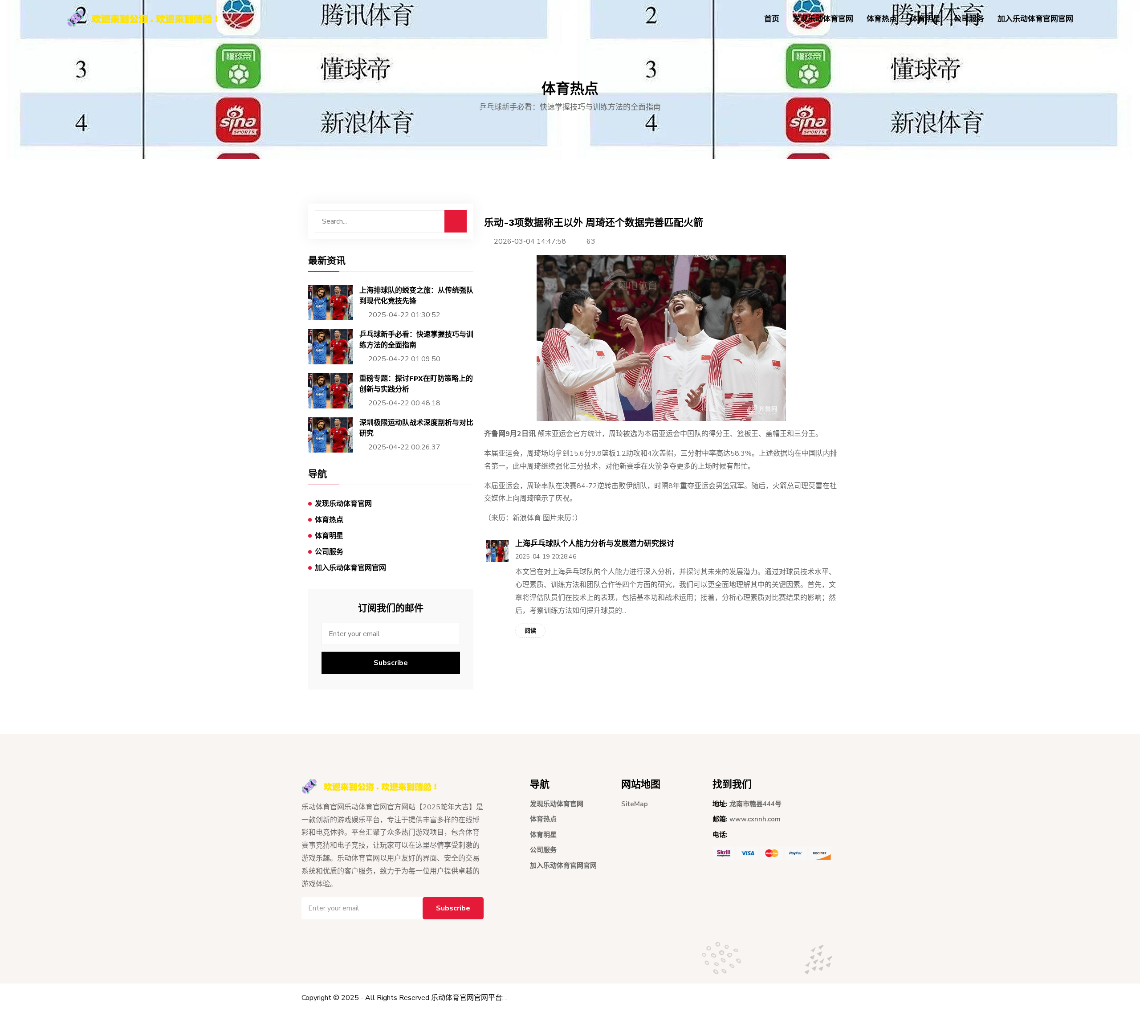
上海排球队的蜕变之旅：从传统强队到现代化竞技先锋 (416, 295)
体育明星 (925, 19)
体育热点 (882, 19)
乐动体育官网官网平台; (467, 998)
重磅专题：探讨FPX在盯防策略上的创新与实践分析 (416, 383)
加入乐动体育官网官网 (1035, 19)
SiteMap (634, 804)
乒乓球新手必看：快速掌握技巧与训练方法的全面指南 (416, 339)
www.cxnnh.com (755, 819)
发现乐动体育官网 (823, 19)
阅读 (530, 631)
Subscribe (391, 663)
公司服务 (969, 19)
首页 (771, 19)
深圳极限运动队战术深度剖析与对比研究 (416, 427)
